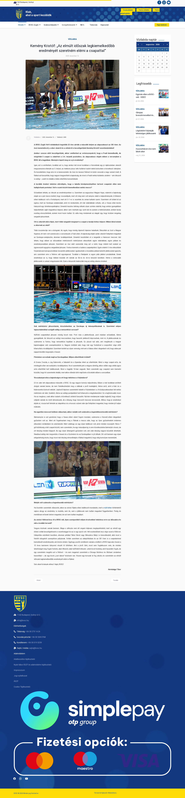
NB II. (82, 25)
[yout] (27, 779)
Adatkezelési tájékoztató (24, 659)
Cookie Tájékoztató (22, 687)
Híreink (21, 25)
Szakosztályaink (50, 25)
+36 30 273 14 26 (33, 631)
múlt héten (108, 508)
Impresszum (19, 670)
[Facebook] (28, 138)
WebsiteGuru (112, 793)
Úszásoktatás (128, 10)
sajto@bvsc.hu (35, 648)
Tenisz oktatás (144, 10)
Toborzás (93, 25)
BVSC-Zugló (34, 25)
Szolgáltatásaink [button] (68, 25)
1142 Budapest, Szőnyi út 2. (28, 615)
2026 (158, 44)
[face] (15, 779)
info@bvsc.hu (23, 620)
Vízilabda (72, 39)
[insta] (21, 779)
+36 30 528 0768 (38, 637)
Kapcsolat (105, 25)
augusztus (151, 44)
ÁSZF (16, 681)
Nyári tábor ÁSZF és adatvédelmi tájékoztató (32, 665)
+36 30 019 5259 (35, 642)
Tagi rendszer (162, 25)
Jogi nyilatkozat (20, 676)
